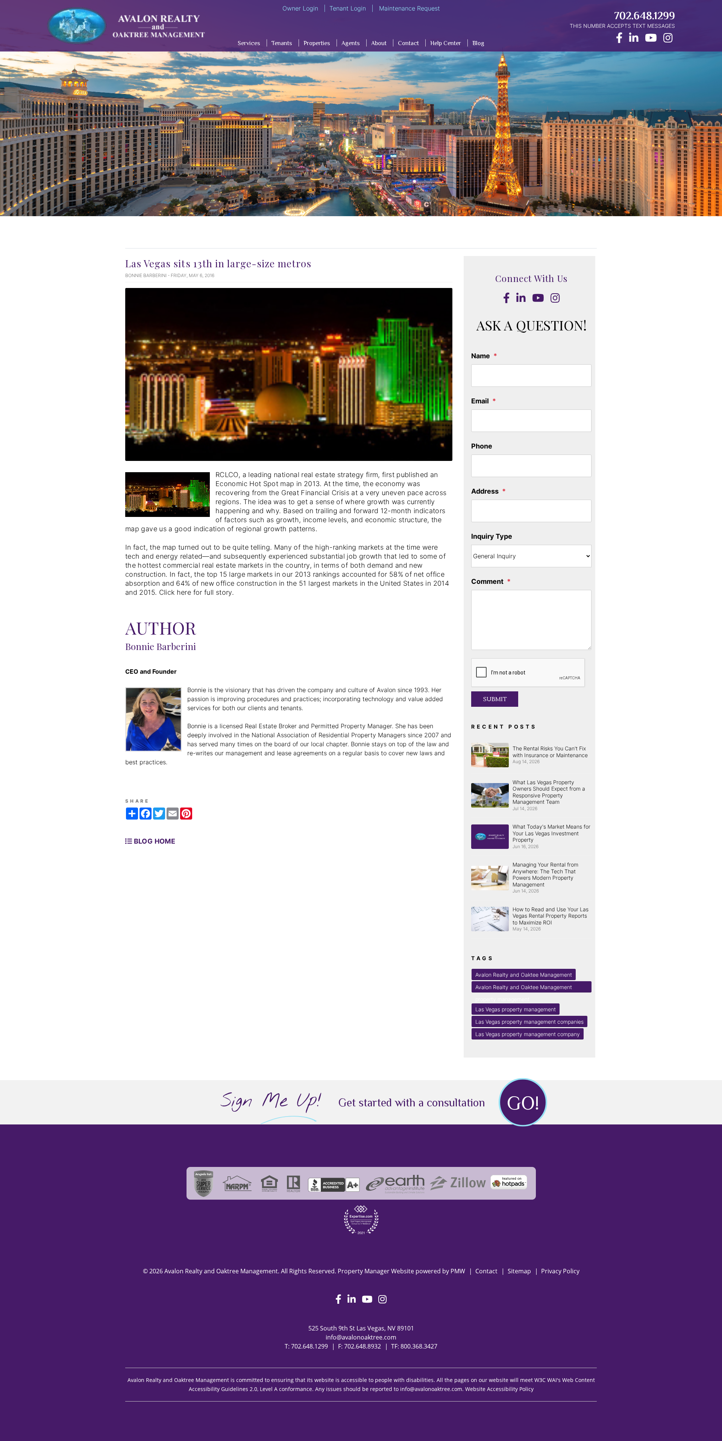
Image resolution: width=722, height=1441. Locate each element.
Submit (495, 699)
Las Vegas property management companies (529, 1021)
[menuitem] (277, 45)
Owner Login (300, 8)
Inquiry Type (491, 536)
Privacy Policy (560, 1271)
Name (480, 356)
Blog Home (153, 841)
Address (485, 491)
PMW (457, 1271)
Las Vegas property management (515, 1009)
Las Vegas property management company (527, 1034)
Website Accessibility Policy (499, 1389)
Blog (478, 43)
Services (249, 43)
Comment (487, 581)
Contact (408, 43)
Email (480, 401)
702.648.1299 (644, 15)
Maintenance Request (408, 8)
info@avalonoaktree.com (361, 1337)
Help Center (445, 43)
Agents (350, 43)
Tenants (282, 43)
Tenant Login (347, 8)
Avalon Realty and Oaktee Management (523, 974)
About (379, 43)
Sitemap (519, 1271)
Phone (481, 446)
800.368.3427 (418, 1346)
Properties (316, 43)
